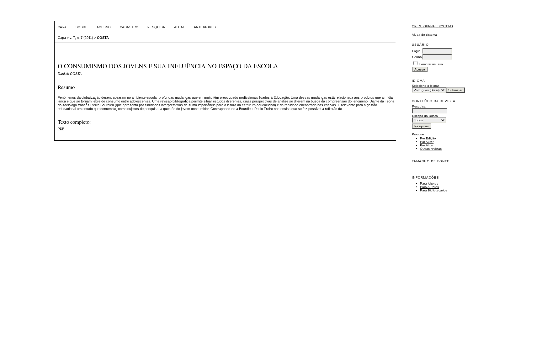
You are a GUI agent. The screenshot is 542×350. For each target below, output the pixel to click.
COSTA (103, 37)
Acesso (104, 27)
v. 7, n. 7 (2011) (81, 37)
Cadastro (129, 27)
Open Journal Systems (432, 26)
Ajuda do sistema (424, 34)
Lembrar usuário (431, 64)
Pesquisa (156, 27)
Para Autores (429, 187)
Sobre (82, 27)
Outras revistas (431, 148)
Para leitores (429, 183)
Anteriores (205, 27)
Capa (62, 27)
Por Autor (426, 142)
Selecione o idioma (425, 85)
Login (416, 51)
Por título (426, 145)
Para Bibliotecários (433, 190)
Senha (417, 57)
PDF (61, 128)
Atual (179, 27)
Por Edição (428, 138)
